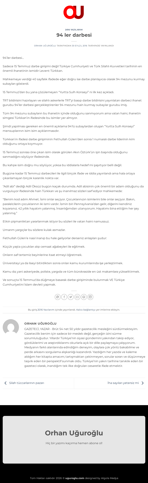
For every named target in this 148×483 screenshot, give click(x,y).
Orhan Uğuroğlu (45, 45)
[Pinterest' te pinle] (84, 297)
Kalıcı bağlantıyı (85, 309)
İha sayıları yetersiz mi (124, 383)
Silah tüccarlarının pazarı (26, 383)
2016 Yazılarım (74, 29)
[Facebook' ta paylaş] (64, 297)
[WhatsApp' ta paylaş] (58, 297)
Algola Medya (109, 478)
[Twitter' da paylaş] (71, 297)
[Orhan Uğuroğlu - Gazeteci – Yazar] (74, 11)
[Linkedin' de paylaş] (90, 297)
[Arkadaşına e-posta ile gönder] (77, 297)
